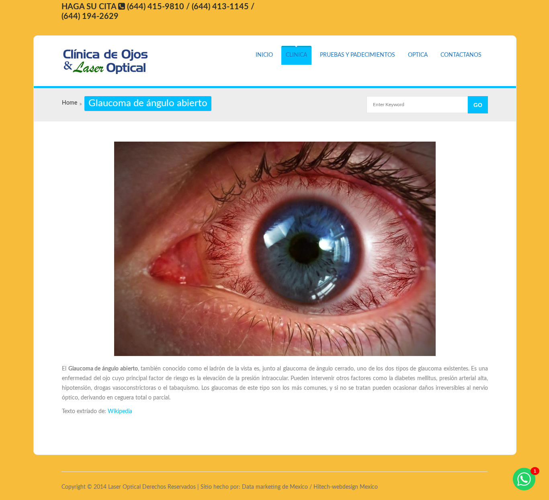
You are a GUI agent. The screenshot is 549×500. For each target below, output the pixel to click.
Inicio (264, 55)
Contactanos (460, 55)
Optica (418, 55)
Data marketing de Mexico (275, 487)
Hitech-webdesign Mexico (345, 487)
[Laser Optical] (109, 62)
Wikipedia (120, 411)
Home (69, 103)
